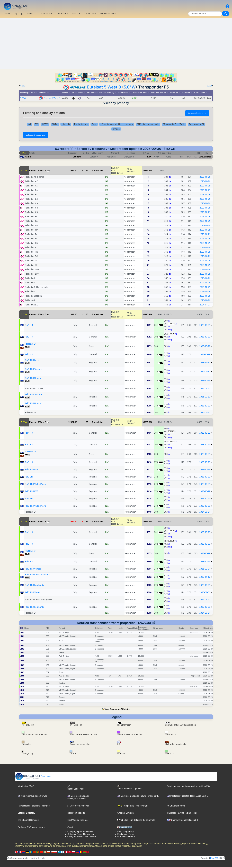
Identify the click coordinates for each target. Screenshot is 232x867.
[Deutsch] (27, 852)
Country (77, 156)
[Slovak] (55, 852)
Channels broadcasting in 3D (184, 820)
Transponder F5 (196, 124)
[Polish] (48, 852)
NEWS (7, 14)
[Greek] (59, 852)
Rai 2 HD (29, 336)
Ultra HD (66, 124)
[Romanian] (80, 852)
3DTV (54, 124)
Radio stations (80, 124)
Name (28, 156)
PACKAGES (62, 14)
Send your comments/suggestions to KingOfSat (188, 786)
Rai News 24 (30, 343)
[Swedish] (30, 852)
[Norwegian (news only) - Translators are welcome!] (34, 852)
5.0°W (130, 87)
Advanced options (197, 113)
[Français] (20, 852)
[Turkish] (70, 852)
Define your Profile (76, 789)
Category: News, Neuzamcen (80, 834)
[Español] (41, 852)
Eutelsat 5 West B (104, 87)
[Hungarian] (84, 852)
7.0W (209, 86)
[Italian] (45, 852)
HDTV (45, 124)
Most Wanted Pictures (77, 820)
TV (36, 124)
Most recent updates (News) (33, 796)
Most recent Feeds (125, 834)
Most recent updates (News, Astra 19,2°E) (189, 796)
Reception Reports (76, 813)
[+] (16, 14)
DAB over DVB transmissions (31, 827)
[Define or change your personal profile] (227, 6)
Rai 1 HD (29, 325)
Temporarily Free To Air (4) (135, 806)
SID (149, 156)
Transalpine (97, 170)
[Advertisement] (116, 43)
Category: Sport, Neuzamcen (80, 832)
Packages (171, 813)
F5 (87, 170)
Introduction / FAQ (26, 786)
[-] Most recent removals (148, 124)
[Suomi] (62, 852)
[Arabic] (66, 852)
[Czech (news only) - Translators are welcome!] (52, 852)
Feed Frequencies (125, 832)
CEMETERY (90, 14)
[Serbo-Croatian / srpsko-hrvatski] (77, 852)
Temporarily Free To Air (174, 124)
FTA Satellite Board (126, 836)
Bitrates (116, 129)
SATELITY (32, 14)
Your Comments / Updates (117, 709)
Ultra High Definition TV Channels (139, 820)
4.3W (22, 86)
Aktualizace (205, 156)
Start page (46, 776)
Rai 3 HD (29, 354)
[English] (16, 852)
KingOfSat (215, 858)
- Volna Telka (190, 813)
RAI (106, 176)
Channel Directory (125, 813)
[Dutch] (23, 852)
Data (94, 124)
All (29, 124)
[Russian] (73, 852)
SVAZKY (76, 14)
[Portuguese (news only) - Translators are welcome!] (37, 852)
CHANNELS (46, 14)
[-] (22, 14)
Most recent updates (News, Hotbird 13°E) (139, 796)
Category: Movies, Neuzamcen (81, 836)
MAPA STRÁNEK (108, 14)
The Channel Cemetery (28, 820)
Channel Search (177, 806)
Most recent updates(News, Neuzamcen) (78, 797)
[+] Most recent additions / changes (117, 124)
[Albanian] (87, 852)
